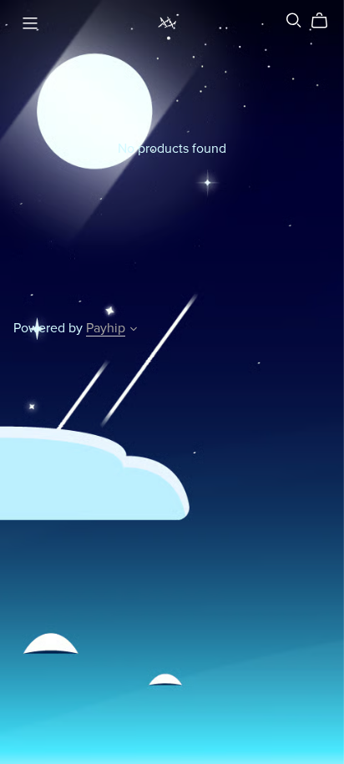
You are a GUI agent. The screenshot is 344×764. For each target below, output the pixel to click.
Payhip (105, 328)
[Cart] (326, 21)
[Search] (293, 20)
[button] (134, 330)
